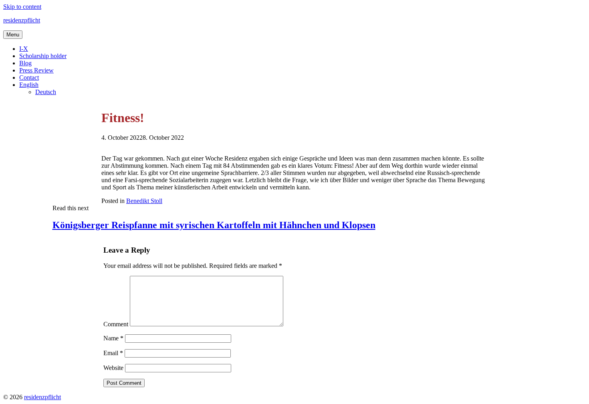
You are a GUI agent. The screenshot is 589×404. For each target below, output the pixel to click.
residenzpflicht (21, 20)
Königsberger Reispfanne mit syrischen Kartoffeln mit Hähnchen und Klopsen (213, 225)
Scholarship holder (43, 55)
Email (113, 353)
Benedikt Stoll (144, 200)
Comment (115, 324)
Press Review (36, 70)
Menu (12, 35)
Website (113, 367)
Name (113, 338)
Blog (25, 63)
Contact (29, 77)
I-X (23, 48)
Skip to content (22, 6)
